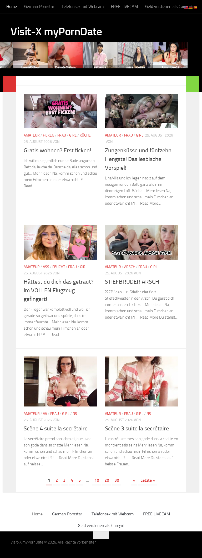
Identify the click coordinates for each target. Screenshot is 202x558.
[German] (191, 6)
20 (106, 480)
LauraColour (30, 67)
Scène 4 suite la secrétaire (56, 428)
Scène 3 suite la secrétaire (137, 428)
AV (45, 413)
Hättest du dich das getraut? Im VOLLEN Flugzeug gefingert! (59, 290)
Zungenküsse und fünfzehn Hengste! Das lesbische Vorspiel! (138, 159)
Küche (85, 135)
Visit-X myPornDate (56, 31)
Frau (61, 135)
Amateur (32, 135)
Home (11, 6)
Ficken (48, 135)
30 (116, 480)
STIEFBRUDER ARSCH (132, 281)
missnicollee (135, 67)
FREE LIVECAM (124, 6)
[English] (186, 6)
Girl (73, 135)
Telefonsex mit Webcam (83, 6)
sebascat (101, 67)
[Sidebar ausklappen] (9, 84)
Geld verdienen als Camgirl (168, 6)
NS (75, 413)
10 (96, 480)
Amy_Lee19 (170, 67)
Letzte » (147, 480)
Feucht (58, 267)
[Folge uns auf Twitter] (187, 545)
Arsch (129, 267)
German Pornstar (39, 6)
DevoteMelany (66, 67)
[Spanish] (195, 6)
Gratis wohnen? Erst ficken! (57, 150)
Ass (46, 267)
